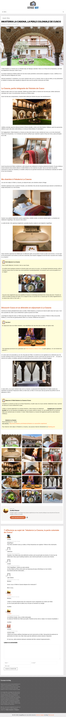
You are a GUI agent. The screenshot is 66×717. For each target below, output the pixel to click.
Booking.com (51, 426)
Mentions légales (40, 715)
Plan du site (51, 715)
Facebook (11, 709)
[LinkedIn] (27, 517)
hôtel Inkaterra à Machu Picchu (34, 348)
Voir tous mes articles (18, 517)
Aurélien (9, 594)
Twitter (7, 709)
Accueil (4, 18)
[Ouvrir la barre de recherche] (63, 12)
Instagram (17, 709)
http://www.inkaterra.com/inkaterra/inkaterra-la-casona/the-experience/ (28, 423)
